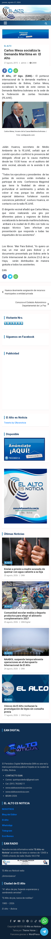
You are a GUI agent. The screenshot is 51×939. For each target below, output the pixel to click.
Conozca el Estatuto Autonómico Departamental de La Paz (30, 304)
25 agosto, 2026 (11, 575)
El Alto (7, 46)
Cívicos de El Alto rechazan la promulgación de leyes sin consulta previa (24, 709)
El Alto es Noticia (32, 926)
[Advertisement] (25, 382)
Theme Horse (29, 930)
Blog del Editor (9, 814)
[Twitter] (10, 70)
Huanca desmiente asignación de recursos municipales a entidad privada (25, 292)
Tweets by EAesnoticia (15, 422)
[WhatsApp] (15, 70)
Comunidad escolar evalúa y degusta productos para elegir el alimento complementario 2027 (25, 615)
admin (23, 63)
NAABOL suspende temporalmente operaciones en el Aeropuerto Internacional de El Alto (23, 662)
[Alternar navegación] (5, 23)
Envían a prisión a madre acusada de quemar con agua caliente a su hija (24, 570)
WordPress (34, 934)
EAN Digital (25, 622)
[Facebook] (4, 70)
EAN (23, 575)
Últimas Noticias (14, 534)
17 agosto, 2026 (11, 715)
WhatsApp (7, 825)
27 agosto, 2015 (11, 63)
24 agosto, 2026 (11, 669)
